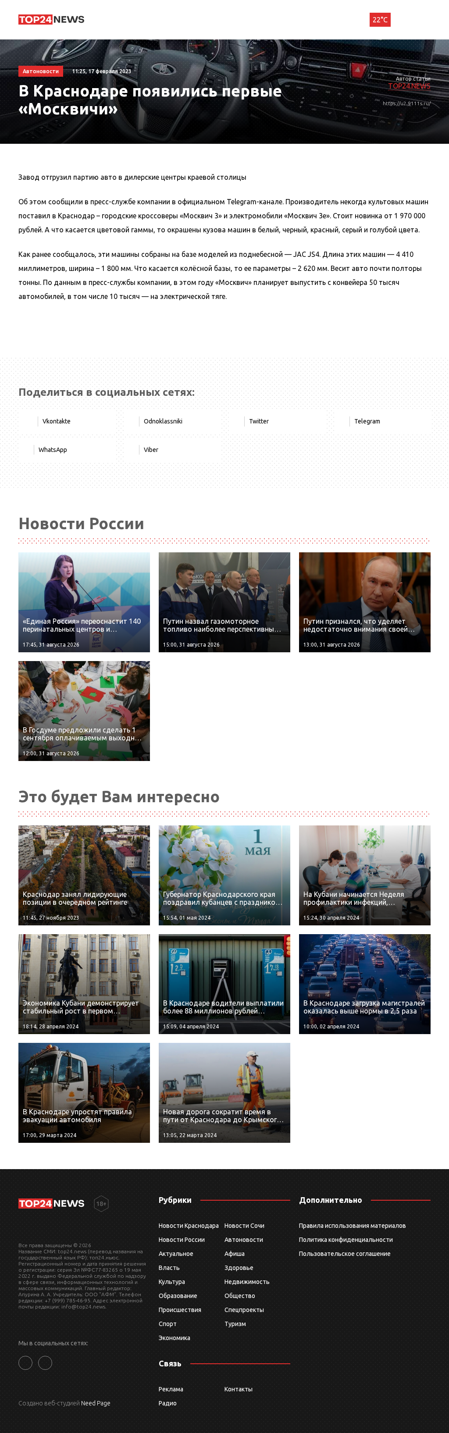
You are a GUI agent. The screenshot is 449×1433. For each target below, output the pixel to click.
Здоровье (238, 1267)
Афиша (234, 1253)
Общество (239, 1295)
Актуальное (176, 1253)
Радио (168, 1403)
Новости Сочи (244, 1225)
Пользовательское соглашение (345, 1253)
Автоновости (243, 1239)
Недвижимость (247, 1281)
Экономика (174, 1337)
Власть (169, 1267)
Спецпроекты (244, 1309)
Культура (172, 1281)
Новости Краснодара (189, 1225)
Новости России (182, 1239)
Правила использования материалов (352, 1225)
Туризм (235, 1323)
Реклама (171, 1389)
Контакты (238, 1389)
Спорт (168, 1323)
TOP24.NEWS (409, 86)
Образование (178, 1295)
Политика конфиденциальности (346, 1239)
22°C (380, 20)
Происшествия (180, 1309)
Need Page (95, 1403)
